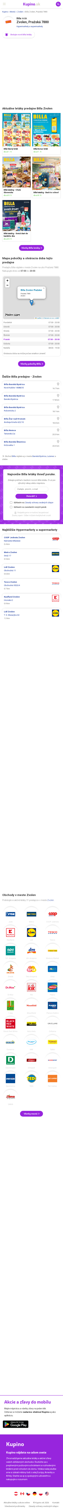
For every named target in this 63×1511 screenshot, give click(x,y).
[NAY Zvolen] (31, 1042)
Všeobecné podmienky (15, 1506)
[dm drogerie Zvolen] (31, 951)
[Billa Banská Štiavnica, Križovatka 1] (31, 443)
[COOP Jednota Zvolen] (52, 915)
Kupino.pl (41, 1494)
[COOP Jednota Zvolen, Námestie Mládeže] (31, 540)
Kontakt (55, 1502)
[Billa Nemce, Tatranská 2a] (31, 432)
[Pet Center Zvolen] (52, 1079)
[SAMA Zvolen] (10, 1097)
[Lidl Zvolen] (31, 933)
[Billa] (8, 23)
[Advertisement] (31, 72)
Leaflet (39, 318)
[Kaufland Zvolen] (10, 933)
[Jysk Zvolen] (10, 915)
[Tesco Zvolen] (52, 933)
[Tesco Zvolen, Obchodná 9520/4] (31, 585)
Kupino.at (16, 1494)
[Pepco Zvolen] (52, 988)
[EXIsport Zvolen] (31, 1061)
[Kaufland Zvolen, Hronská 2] (31, 600)
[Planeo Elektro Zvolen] (52, 1006)
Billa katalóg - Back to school (46, 177)
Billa (14, 456)
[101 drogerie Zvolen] (10, 951)
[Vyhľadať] (58, 4)
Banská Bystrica (39, 456)
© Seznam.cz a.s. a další (51, 318)
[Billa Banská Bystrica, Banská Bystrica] (31, 397)
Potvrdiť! (30, 496)
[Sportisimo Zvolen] (10, 1079)
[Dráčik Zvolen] (10, 969)
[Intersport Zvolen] (52, 1061)
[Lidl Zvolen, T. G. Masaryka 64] (31, 615)
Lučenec (50, 456)
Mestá (12, 12)
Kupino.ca (22, 1494)
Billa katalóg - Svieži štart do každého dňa (16, 220)
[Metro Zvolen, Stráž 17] (31, 555)
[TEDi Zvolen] (31, 1079)
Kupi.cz (28, 1494)
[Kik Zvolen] (31, 988)
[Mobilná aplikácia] (15, 1424)
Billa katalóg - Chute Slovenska (16, 177)
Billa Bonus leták (46, 133)
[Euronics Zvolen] (10, 1042)
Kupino (5, 12)
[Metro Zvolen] (31, 915)
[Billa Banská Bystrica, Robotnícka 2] (31, 409)
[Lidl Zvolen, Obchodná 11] (31, 570)
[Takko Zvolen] (52, 1042)
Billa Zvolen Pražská (31, 289)
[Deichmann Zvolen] (10, 1061)
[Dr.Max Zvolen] (10, 988)
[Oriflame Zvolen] (52, 1024)
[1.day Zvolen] (10, 1006)
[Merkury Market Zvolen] (52, 951)
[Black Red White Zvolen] (10, 1024)
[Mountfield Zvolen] (31, 1006)
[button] (18, 34)
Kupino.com (47, 1494)
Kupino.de (34, 1494)
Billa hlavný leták (16, 133)
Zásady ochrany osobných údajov (39, 503)
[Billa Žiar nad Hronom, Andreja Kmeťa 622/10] (31, 420)
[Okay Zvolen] (52, 969)
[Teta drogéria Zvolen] (31, 969)
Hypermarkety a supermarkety (30, 26)
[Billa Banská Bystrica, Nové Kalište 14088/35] (31, 386)
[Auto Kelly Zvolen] (31, 1024)
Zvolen (20, 12)
